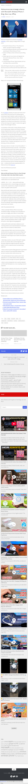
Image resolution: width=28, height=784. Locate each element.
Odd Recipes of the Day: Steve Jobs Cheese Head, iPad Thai (19, 340)
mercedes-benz (15, 745)
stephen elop (4, 320)
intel (20, 743)
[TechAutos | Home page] (8, 2)
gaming (7, 743)
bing (5, 318)
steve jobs (16, 749)
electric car (3, 743)
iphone (23, 744)
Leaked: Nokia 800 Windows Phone (11, 307)
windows (14, 751)
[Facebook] (21, 351)
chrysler (22, 741)
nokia (17, 318)
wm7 (17, 756)
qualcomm (18, 747)
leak (5, 745)
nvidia (15, 747)
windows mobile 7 (10, 754)
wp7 (19, 756)
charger (19, 741)
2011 (3, 741)
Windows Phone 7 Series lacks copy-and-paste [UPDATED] (6, 340)
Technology (8, 5)
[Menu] (26, 2)
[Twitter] (24, 351)
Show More (4, 442)
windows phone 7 (21, 320)
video (11, 751)
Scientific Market (4, 380)
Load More (14, 728)
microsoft (13, 318)
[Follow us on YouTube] (26, 351)
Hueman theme (21, 773)
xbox (2, 322)
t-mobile (20, 749)
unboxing (8, 751)
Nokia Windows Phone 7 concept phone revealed (14, 305)
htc (17, 744)
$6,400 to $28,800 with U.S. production (9, 387)
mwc (11, 747)
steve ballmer (10, 320)
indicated (6, 112)
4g (1, 741)
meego (8, 318)
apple (11, 741)
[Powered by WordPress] (9, 773)
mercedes (9, 745)
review (22, 747)
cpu (25, 741)
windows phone (21, 754)
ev (5, 743)
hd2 (15, 744)
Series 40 (13, 165)
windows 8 (18, 751)
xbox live (6, 322)
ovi (19, 318)
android (6, 741)
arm (14, 741)
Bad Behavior (3, 781)
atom (16, 741)
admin (3, 16)
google (11, 744)
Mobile (3, 5)
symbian (15, 320)
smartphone (4, 749)
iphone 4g (2, 745)
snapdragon (10, 749)
